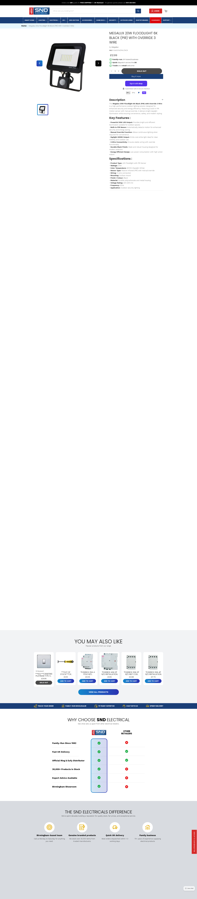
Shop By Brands (142, 20)
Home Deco (100, 20)
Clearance (155, 20)
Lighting (42, 20)
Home (23, 26)
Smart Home (29, 20)
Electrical (54, 20)
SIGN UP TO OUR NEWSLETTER (194, 842)
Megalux (115, 47)
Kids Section (74, 20)
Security (112, 20)
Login (156, 11)
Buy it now (136, 76)
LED (63, 20)
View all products (98, 692)
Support (166, 20)
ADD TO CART (65, 681)
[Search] (138, 11)
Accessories (87, 20)
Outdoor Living (126, 20)
